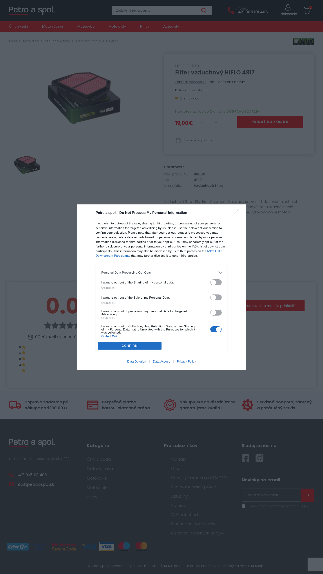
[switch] (216, 282)
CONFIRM (130, 345)
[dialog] (161, 287)
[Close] (237, 213)
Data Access (161, 361)
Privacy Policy (186, 361)
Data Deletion (136, 361)
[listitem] (161, 272)
